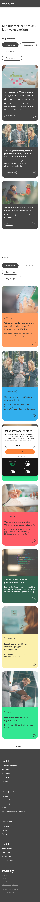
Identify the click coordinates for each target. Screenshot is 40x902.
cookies (12, 434)
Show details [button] (19, 456)
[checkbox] (12, 463)
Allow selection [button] (20, 445)
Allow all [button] (20, 452)
